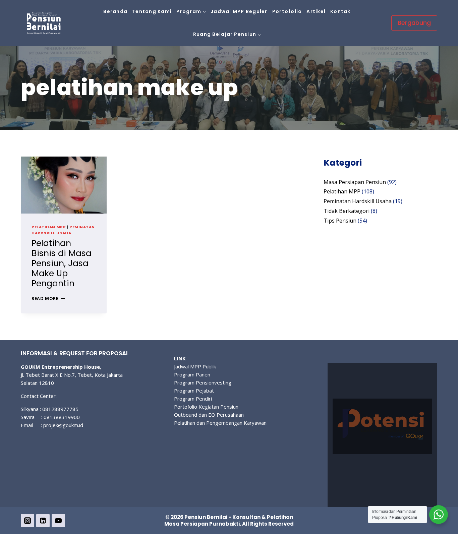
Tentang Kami (152, 11)
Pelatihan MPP (49, 227)
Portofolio (287, 11)
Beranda (115, 11)
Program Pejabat (194, 390)
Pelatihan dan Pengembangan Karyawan (220, 422)
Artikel (316, 11)
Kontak (340, 11)
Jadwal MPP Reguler (239, 11)
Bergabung (414, 22)
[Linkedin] (43, 520)
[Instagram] (27, 520)
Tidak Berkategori (346, 211)
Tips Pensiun (340, 220)
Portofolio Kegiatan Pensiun (206, 406)
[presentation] (64, 185)
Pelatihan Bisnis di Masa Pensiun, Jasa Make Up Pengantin (62, 263)
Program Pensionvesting (202, 382)
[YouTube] (58, 520)
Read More (48, 298)
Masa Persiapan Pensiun (355, 182)
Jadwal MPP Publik (195, 366)
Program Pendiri (193, 398)
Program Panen (192, 374)
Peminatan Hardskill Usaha (63, 230)
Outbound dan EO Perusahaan (209, 414)
